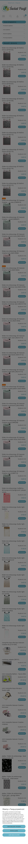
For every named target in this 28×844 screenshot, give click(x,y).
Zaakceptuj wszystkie (14, 835)
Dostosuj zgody (14, 830)
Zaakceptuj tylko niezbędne (14, 826)
